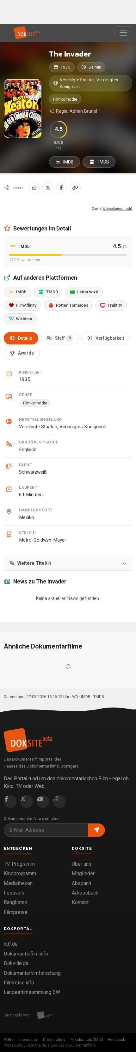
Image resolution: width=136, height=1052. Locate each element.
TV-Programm (19, 864)
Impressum (28, 1039)
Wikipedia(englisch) (117, 208)
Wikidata (24, 318)
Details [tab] (25, 338)
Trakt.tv (115, 305)
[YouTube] (43, 801)
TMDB (102, 161)
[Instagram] (59, 801)
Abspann (81, 883)
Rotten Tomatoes (72, 305)
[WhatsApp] (34, 187)
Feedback (116, 1039)
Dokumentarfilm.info (26, 954)
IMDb (21, 292)
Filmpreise (16, 912)
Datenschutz (54, 1039)
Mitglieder (83, 873)
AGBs (9, 1039)
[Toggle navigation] (123, 32)
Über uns (81, 864)
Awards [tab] (26, 353)
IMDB (68, 161)
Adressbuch (85, 893)
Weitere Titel (34, 563)
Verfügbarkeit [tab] (110, 338)
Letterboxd (87, 292)
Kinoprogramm (20, 873)
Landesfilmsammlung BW (32, 992)
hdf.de (11, 944)
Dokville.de (16, 963)
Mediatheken (18, 883)
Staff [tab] (63, 338)
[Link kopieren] (75, 187)
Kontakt (80, 902)
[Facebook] (61, 187)
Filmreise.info (19, 983)
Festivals (14, 893)
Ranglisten (15, 902)
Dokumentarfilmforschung (32, 973)
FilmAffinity (26, 305)
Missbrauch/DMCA (87, 1039)
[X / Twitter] (47, 187)
